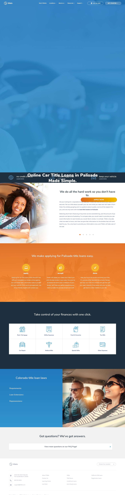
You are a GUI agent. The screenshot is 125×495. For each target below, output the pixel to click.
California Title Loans (96, 475)
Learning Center (46, 481)
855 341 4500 (96, 3)
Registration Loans (96, 478)
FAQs (68, 475)
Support (79, 3)
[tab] (80, 234)
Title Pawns (70, 478)
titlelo (9, 3)
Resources (71, 3)
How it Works (42, 3)
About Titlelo (45, 475)
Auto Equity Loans (72, 484)
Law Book (44, 484)
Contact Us (45, 478)
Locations (52, 3)
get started (112, 3)
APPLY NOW (99, 200)
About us (61, 3)
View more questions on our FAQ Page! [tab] (60, 446)
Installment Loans (72, 481)
